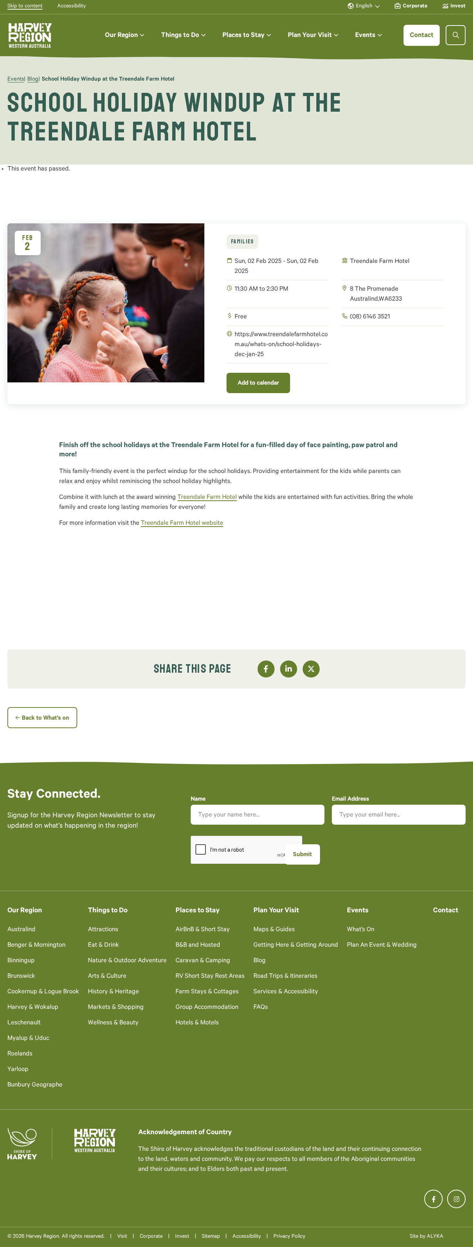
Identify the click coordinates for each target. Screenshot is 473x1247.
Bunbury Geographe (34, 1085)
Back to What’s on (45, 718)
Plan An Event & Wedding (382, 945)
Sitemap (211, 1237)
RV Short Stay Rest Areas (210, 976)
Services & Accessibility (285, 992)
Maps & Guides (274, 930)
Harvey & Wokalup (32, 1007)
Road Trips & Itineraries (285, 976)
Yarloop (17, 1070)
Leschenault (24, 1023)
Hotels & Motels (197, 1023)
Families (242, 241)
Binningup (21, 961)
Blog (32, 80)
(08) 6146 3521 (370, 317)
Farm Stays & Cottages (207, 992)
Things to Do (107, 911)
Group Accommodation (207, 1007)
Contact (445, 911)
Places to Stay (198, 911)
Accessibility (246, 1237)
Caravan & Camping (203, 961)
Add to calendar (258, 383)
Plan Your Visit (276, 911)
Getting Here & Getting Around (295, 945)
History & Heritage (113, 992)
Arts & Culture (107, 976)
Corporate (151, 1237)
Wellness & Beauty (113, 1023)
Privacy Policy (289, 1237)
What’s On (360, 930)
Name (198, 799)
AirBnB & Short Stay (203, 930)
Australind (21, 930)
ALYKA (435, 1237)
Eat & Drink (103, 945)
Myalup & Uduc (28, 1038)
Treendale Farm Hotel (207, 497)
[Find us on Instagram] (456, 1199)
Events (15, 80)
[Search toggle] (456, 35)
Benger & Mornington (36, 945)
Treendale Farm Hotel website (182, 523)
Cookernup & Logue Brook (43, 992)
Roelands (20, 1054)
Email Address (350, 799)
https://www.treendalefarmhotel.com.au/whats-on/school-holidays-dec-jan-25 (281, 345)
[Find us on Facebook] (433, 1199)
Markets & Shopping (116, 1007)
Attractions (103, 930)
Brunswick (21, 976)
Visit (122, 1237)
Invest (182, 1237)
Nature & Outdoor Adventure (127, 961)
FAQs (260, 1007)
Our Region (24, 911)
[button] (125, 35)
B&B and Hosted (198, 945)
